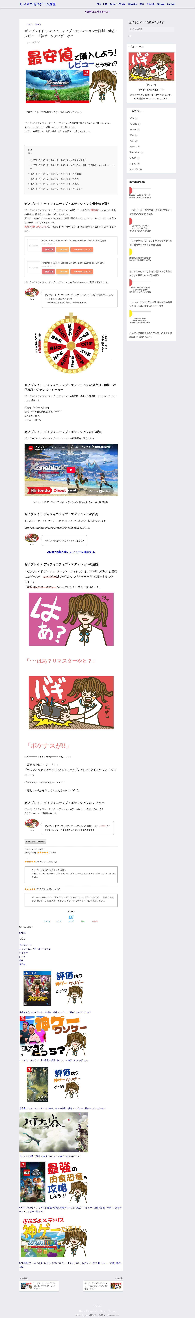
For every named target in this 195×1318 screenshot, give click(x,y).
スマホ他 (150, 4)
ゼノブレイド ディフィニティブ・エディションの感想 (54, 184)
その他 (134, 158)
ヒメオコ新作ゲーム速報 (38, 4)
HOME (97, 1305)
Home (82, 1311)
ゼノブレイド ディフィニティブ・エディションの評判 (54, 179)
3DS (142, 4)
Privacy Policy (92, 1311)
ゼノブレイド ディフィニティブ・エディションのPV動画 (55, 174)
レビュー (23, 953)
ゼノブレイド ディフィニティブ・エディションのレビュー (56, 189)
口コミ (22, 956)
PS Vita (122, 4)
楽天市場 (49, 249)
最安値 (22, 964)
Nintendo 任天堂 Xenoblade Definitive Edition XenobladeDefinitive (73, 263)
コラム (134, 163)
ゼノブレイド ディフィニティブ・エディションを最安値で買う (58, 160)
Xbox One (132, 4)
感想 (21, 960)
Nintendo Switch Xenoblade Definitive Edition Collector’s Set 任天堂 (74, 241)
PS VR (134, 129)
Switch (113, 4)
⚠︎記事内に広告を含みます (97, 11)
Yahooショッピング (83, 249)
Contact (170, 4)
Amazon (64, 249)
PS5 (99, 4)
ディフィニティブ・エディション (35, 949)
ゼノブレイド (25, 945)
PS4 (105, 4)
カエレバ (52, 244)
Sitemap (160, 4)
